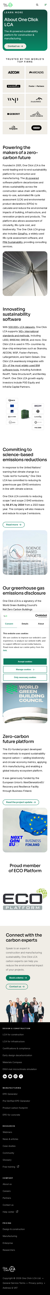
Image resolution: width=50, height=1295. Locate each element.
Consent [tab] (9, 623)
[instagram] (15, 1076)
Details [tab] (25, 623)
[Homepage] (8, 4)
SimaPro (22, 233)
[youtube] (10, 1076)
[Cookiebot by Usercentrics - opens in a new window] (35, 616)
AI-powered (32, 178)
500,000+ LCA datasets (21, 327)
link (5, 650)
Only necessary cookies (25, 677)
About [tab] (41, 623)
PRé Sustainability (13, 242)
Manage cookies (23, 669)
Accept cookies (25, 661)
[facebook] (21, 1076)
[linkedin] (5, 1076)
